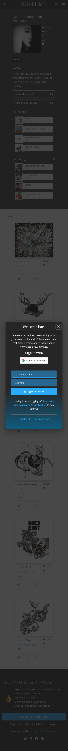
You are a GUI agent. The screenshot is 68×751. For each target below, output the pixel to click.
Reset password (41, 418)
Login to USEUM (35, 391)
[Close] (58, 326)
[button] (34, 360)
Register (22, 418)
